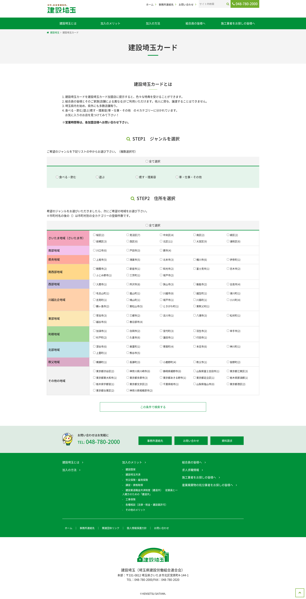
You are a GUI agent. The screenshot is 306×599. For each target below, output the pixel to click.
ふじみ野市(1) (104, 275)
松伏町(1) (235, 315)
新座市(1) (135, 269)
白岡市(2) (135, 331)
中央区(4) (168, 235)
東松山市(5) (136, 306)
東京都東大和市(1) (106, 377)
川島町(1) (201, 300)
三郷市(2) (135, 315)
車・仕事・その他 (190, 177)
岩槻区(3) (101, 241)
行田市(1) (201, 337)
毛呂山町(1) (102, 293)
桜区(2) (100, 235)
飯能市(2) (201, 284)
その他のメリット (135, 509)
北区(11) (167, 241)
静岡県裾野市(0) (172, 371)
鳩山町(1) (135, 300)
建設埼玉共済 (133, 474)
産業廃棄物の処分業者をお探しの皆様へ (207, 485)
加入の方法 (153, 23)
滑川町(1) (235, 293)
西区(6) (134, 241)
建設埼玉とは (68, 23)
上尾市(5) (101, 259)
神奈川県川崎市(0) (140, 371)
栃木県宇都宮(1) (105, 384)
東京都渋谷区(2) (105, 371)
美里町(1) (135, 346)
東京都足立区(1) (205, 377)
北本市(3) (168, 259)
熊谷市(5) (135, 353)
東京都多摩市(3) (139, 377)
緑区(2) (234, 235)
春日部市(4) (136, 322)
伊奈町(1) (235, 259)
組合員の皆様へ (195, 23)
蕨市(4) (167, 250)
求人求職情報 (190, 470)
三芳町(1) (135, 275)
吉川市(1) (168, 315)
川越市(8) (168, 293)
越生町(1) (201, 293)
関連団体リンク (110, 528)
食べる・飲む (67, 177)
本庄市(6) (201, 346)
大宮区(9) (201, 241)
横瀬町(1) (101, 362)
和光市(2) (168, 269)
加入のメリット (110, 23)
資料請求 (227, 441)
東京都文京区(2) (139, 384)
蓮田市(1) (168, 337)
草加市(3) (101, 315)
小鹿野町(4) (169, 362)
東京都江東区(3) (239, 371)
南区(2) (200, 235)
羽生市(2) (201, 331)
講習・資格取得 (134, 485)
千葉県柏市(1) (170, 384)
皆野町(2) (235, 362)
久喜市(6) (135, 337)
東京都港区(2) (237, 384)
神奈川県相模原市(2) (141, 390)
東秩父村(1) (202, 306)
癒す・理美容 (147, 177)
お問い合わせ (186, 4)
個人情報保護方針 (137, 528)
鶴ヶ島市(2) (102, 306)
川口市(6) (101, 250)
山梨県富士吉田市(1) (207, 371)
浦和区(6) (235, 241)
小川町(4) (235, 300)
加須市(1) (101, 331)
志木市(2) (235, 269)
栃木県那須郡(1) (239, 377)
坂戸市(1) (168, 300)
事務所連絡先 (166, 4)
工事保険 (130, 499)
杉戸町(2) (101, 337)
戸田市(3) (135, 250)
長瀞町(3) (135, 362)
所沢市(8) (135, 284)
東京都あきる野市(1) (174, 377)
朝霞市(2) (101, 269)
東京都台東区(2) (105, 390)
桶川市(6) (201, 259)
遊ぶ (102, 177)
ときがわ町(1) (170, 306)
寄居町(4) (168, 346)
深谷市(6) (101, 346)
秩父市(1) (201, 362)
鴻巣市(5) (135, 259)
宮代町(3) (168, 331)
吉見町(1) (101, 300)
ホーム (150, 4)
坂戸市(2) (168, 275)
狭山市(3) (168, 284)
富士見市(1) (202, 269)
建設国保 (130, 469)
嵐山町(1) (135, 293)
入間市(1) (101, 284)
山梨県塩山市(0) (205, 384)
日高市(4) (235, 284)
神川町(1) (235, 346)
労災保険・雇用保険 (137, 479)
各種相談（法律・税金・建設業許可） (147, 504)
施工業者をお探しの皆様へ (238, 23)
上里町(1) (101, 353)
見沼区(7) (135, 235)
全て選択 (154, 161)
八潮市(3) (201, 315)
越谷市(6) (101, 322)
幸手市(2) (235, 331)
